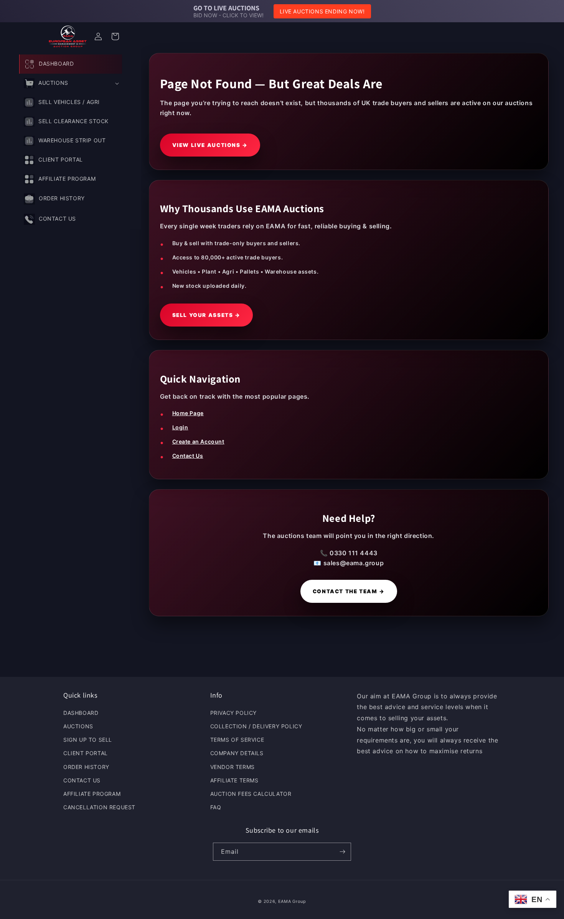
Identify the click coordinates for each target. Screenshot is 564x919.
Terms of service (237, 740)
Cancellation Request (99, 807)
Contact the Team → (349, 591)
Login (180, 427)
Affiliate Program (91, 794)
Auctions (78, 726)
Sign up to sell (87, 740)
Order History (86, 767)
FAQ (215, 807)
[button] (70, 83)
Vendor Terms (232, 767)
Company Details (237, 753)
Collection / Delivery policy (256, 726)
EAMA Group (292, 901)
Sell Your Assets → (206, 315)
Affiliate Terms (234, 780)
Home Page (188, 413)
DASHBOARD (80, 713)
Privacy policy (233, 713)
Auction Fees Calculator (251, 794)
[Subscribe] (342, 852)
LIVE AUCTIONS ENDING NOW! (322, 11)
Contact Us (187, 455)
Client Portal (85, 753)
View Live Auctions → (210, 145)
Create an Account (198, 441)
